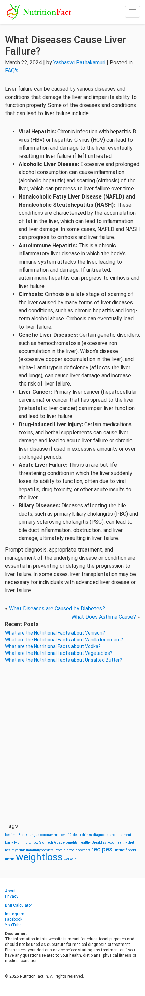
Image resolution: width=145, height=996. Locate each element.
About (10, 891)
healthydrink (15, 850)
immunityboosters (40, 850)
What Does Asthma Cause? (103, 617)
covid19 (66, 835)
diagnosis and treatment (112, 835)
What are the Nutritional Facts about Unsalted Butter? (63, 660)
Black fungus (28, 835)
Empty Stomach (41, 842)
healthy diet (125, 842)
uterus (10, 859)
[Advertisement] (72, 743)
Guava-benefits (66, 842)
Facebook (13, 919)
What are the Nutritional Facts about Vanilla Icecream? (64, 639)
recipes (101, 849)
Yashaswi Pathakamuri (79, 62)
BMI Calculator (18, 905)
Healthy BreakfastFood (97, 842)
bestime (11, 835)
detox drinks (82, 835)
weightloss (39, 857)
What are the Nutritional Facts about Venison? (55, 633)
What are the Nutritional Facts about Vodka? (53, 646)
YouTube (13, 924)
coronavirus (49, 835)
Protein (60, 850)
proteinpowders (78, 850)
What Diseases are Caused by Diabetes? (57, 608)
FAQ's (11, 70)
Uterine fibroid (124, 850)
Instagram (14, 914)
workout (70, 859)
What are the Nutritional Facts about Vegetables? (58, 653)
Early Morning (16, 842)
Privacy (11, 896)
